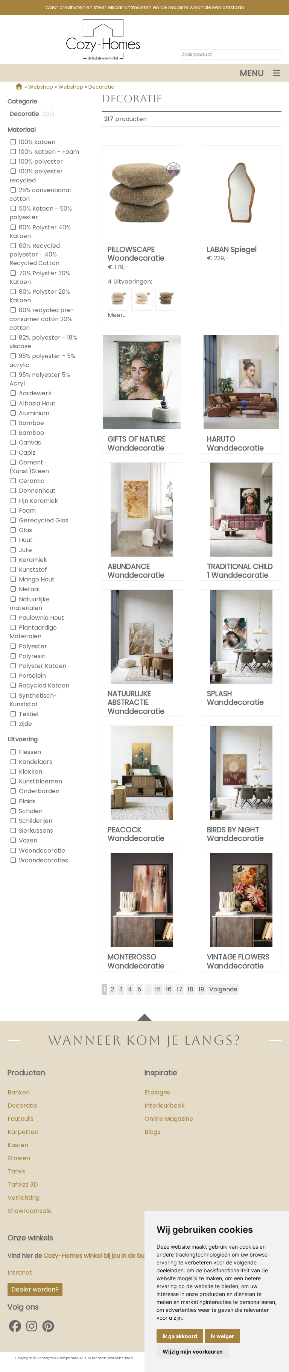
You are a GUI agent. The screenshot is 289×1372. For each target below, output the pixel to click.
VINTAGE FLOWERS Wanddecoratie (238, 961)
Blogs (152, 1132)
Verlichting (24, 1197)
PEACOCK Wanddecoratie (136, 834)
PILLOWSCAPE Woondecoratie (136, 253)
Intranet (20, 1272)
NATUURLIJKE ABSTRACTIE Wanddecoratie (136, 702)
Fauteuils (20, 1118)
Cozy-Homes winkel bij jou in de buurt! (98, 1255)
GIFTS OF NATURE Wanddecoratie (137, 443)
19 (201, 989)
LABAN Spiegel (232, 249)
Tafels (17, 1171)
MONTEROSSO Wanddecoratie (136, 961)
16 (169, 989)
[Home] (19, 87)
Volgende (223, 989)
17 (180, 989)
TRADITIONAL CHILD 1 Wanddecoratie (240, 571)
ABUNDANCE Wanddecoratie (136, 571)
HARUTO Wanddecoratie (235, 443)
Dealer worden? (35, 1289)
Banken (19, 1092)
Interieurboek (164, 1105)
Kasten (18, 1145)
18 (190, 989)
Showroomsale (30, 1211)
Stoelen (19, 1158)
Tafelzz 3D (23, 1184)
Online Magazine (168, 1118)
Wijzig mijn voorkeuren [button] (193, 1351)
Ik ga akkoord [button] (180, 1336)
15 (158, 989)
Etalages (157, 1092)
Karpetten (23, 1132)
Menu (252, 73)
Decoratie (22, 1105)
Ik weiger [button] (222, 1336)
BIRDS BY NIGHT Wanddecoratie (235, 834)
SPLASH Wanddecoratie (235, 698)
